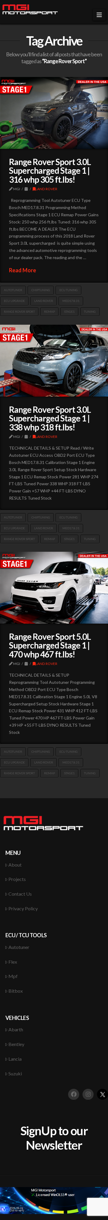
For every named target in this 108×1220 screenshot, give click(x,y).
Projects (17, 879)
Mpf (13, 976)
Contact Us (20, 894)
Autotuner (13, 290)
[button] (99, 15)
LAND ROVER (46, 189)
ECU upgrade (14, 301)
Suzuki (15, 1073)
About (15, 864)
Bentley (16, 1044)
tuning (90, 311)
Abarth (15, 1029)
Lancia (15, 1059)
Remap (49, 311)
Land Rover (43, 301)
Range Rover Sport (19, 311)
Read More (22, 270)
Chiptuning (41, 290)
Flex (12, 961)
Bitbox (15, 991)
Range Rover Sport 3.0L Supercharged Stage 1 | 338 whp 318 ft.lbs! (50, 418)
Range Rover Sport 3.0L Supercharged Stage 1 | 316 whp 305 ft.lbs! (50, 171)
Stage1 (69, 311)
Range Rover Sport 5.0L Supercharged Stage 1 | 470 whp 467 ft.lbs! (50, 645)
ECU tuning (68, 290)
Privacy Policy (23, 908)
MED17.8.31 (71, 301)
